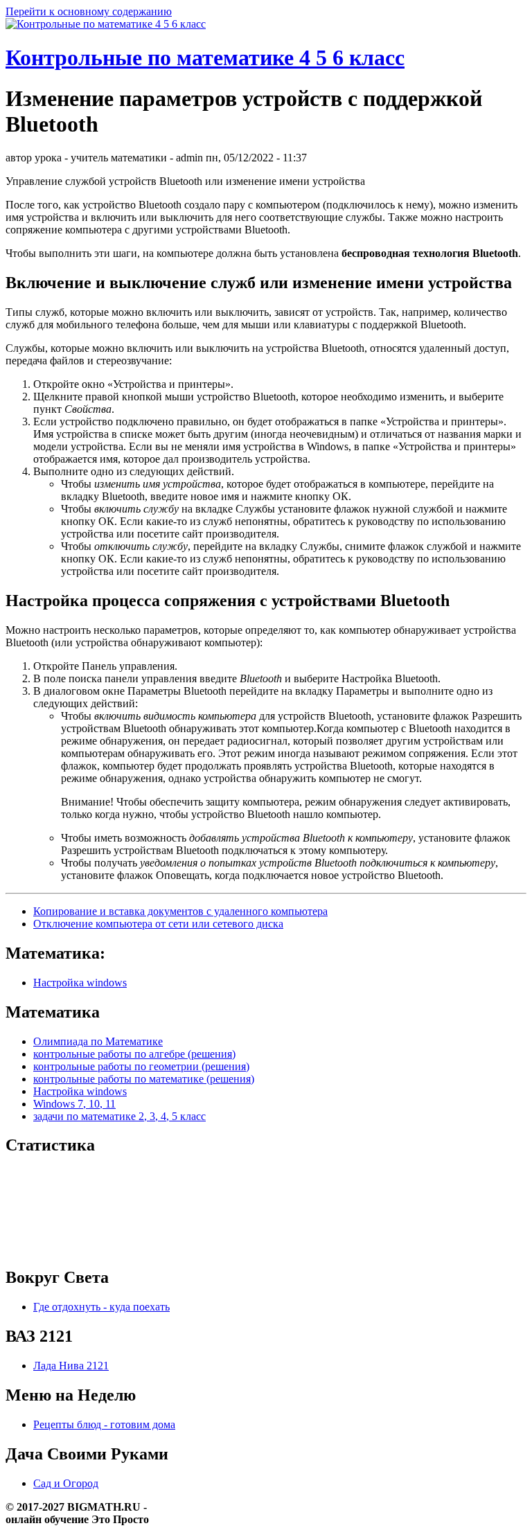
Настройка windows (80, 982)
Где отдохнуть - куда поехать (101, 1307)
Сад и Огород (65, 1483)
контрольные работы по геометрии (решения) (141, 1066)
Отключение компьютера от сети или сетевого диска (158, 924)
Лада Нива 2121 (71, 1365)
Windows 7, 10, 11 (74, 1104)
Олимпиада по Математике (98, 1041)
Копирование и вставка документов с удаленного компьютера (180, 911)
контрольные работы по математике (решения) (143, 1079)
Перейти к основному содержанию (89, 11)
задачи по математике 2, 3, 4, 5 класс (119, 1116)
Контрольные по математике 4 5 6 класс (205, 57)
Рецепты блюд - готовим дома (104, 1424)
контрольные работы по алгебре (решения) (134, 1054)
